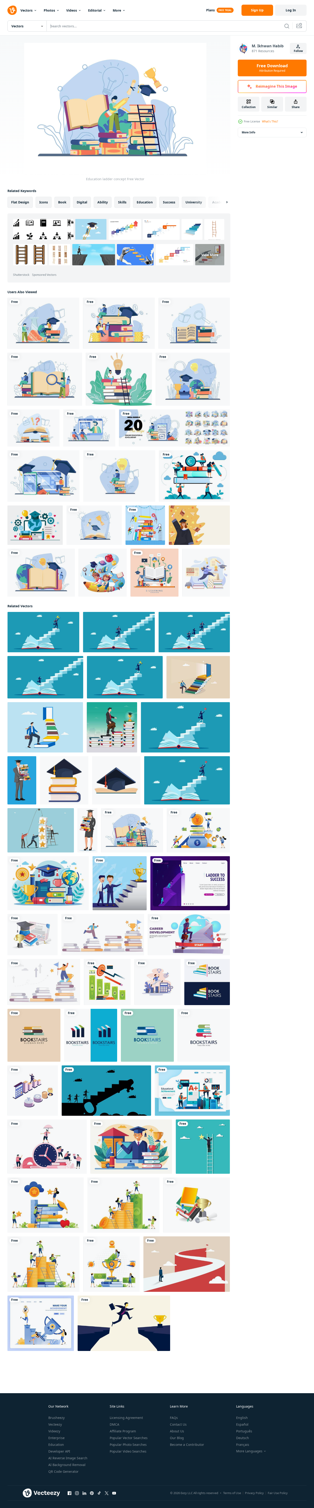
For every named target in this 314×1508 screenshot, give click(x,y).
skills (122, 202)
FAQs (174, 1417)
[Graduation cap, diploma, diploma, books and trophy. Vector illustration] (32, 934)
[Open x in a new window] (107, 1493)
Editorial (95, 10)
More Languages (249, 1451)
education (145, 202)
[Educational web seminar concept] (89, 428)
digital (82, 202)
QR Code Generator (63, 1471)
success (169, 202)
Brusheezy (56, 1417)
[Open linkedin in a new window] (84, 1493)
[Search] (287, 26)
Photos (49, 10)
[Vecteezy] (12, 10)
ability (102, 202)
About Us (177, 1431)
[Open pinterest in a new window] (92, 1493)
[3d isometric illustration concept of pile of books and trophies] (196, 1205)
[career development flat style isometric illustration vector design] (32, 1090)
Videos (71, 10)
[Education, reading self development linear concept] (43, 982)
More (117, 10)
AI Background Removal (67, 1465)
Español (242, 1424)
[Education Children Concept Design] (103, 573)
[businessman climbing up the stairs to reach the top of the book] (125, 677)
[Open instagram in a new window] (77, 1493)
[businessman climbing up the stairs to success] (43, 632)
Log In (291, 10)
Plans (210, 10)
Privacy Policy (254, 1493)
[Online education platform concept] (43, 476)
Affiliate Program (123, 1431)
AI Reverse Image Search (67, 1458)
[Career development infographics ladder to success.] (189, 934)
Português (244, 1431)
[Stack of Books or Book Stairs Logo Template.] (207, 982)
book (62, 202)
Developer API (59, 1451)
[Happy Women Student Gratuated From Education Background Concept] (199, 525)
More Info (248, 132)
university (193, 202)
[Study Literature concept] (41, 573)
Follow (298, 51)
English (242, 1417)
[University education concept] (43, 323)
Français (242, 1444)
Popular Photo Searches (128, 1444)
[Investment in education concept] (119, 323)
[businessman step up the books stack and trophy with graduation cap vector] (112, 727)
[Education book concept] (44, 379)
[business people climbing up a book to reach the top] (194, 632)
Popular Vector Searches (129, 1438)
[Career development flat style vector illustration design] (157, 982)
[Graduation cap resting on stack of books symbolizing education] (64, 780)
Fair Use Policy (278, 1493)
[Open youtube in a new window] (114, 1493)
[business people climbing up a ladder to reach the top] (106, 1090)
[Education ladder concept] (132, 830)
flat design (20, 202)
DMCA (114, 1424)
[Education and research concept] (119, 476)
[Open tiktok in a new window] (99, 1493)
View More (209, 254)
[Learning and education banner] (94, 525)
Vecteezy (55, 1424)
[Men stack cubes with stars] (40, 830)
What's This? (270, 121)
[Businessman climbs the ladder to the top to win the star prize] (203, 1146)
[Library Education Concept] (194, 323)
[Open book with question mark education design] (33, 428)
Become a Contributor (187, 1444)
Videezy (54, 1431)
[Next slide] (222, 202)
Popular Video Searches (128, 1451)
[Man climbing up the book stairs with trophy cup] (102, 934)
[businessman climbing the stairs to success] (119, 632)
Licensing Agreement (126, 1417)
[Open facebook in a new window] (69, 1493)
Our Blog (177, 1438)
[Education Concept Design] (206, 573)
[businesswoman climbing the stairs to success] (45, 677)
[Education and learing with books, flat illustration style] (145, 525)
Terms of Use (232, 1493)
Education (56, 1444)
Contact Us (178, 1424)
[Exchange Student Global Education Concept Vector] (35, 525)
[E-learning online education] (154, 573)
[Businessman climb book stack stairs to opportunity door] (45, 727)
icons (43, 202)
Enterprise (56, 1438)
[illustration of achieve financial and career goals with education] (107, 982)
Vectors (26, 10)
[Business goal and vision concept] (186, 1264)
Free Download (272, 68)
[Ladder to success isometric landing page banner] (190, 883)
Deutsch (242, 1438)
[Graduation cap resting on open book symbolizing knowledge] (116, 780)
